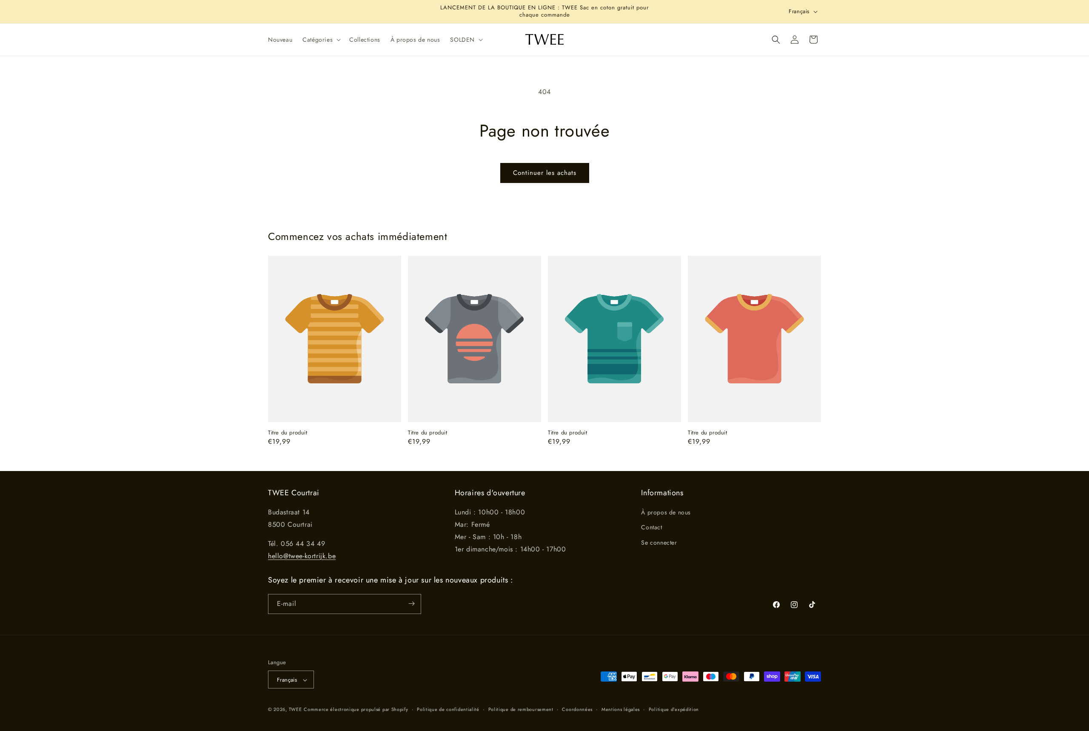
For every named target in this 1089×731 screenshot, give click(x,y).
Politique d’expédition (674, 709)
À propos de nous (666, 512)
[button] (320, 40)
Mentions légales (621, 709)
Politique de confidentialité (448, 709)
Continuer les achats (544, 172)
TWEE (295, 709)
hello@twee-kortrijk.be (302, 556)
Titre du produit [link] (288, 433)
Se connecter (659, 542)
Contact (651, 527)
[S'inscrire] (411, 604)
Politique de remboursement (520, 709)
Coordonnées (577, 709)
